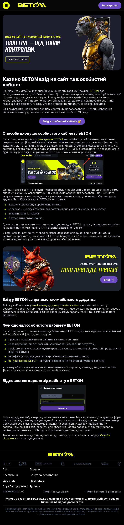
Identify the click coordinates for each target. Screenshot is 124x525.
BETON (94, 91)
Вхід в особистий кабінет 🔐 (62, 121)
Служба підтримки (15, 486)
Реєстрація (110, 5)
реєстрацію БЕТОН (50, 139)
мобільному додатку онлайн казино (55, 305)
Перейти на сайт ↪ (17, 59)
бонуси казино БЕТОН (22, 360)
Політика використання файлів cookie (103, 492)
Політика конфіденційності (56, 492)
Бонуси (35, 469)
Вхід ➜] (109, 279)
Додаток (9, 480)
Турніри (35, 486)
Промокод (37, 480)
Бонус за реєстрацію (44, 475)
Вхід (6, 469)
